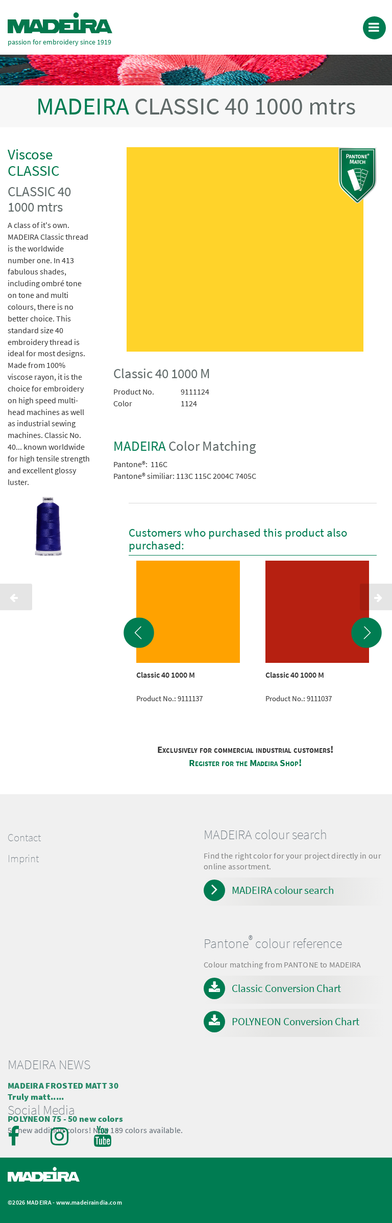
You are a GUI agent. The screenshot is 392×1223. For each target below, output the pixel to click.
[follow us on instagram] (61, 1136)
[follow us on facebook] (18, 1136)
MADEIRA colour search (283, 890)
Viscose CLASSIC (34, 162)
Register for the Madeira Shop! (245, 763)
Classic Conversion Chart (286, 988)
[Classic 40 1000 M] (245, 251)
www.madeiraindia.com (89, 1202)
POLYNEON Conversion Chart (295, 1021)
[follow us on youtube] (103, 1136)
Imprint (23, 858)
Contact (24, 837)
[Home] (60, 23)
